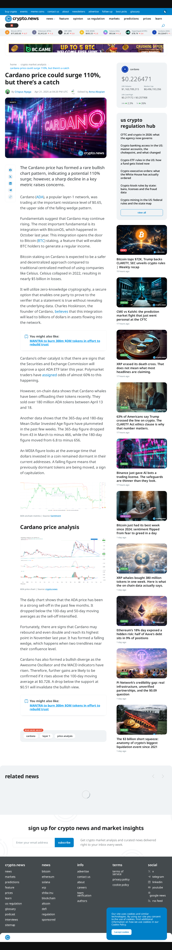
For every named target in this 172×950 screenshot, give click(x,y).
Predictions (131, 18)
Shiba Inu (47, 893)
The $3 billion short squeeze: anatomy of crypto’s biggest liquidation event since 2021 (137, 743)
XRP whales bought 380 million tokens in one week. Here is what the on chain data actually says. (141, 582)
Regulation (48, 914)
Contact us (53, 11)
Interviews (11, 919)
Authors (82, 901)
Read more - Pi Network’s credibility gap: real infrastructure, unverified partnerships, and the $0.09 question (142, 663)
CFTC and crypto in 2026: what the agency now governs (140, 136)
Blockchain (48, 898)
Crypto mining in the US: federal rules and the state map (141, 201)
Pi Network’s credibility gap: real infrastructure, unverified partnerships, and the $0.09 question (140, 688)
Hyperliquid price (136, 32)
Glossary (135, 11)
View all (142, 212)
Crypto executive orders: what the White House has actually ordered (140, 174)
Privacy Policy (121, 879)
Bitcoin (46, 871)
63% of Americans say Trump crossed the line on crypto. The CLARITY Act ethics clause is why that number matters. (140, 422)
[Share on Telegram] (10, 190)
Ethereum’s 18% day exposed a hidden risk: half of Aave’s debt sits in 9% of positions (139, 634)
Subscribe (64, 842)
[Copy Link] (10, 196)
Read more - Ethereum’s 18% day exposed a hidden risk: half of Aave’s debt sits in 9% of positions (142, 611)
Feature (64, 18)
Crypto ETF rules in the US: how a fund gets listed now (141, 161)
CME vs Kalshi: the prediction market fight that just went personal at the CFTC (138, 315)
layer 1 (46, 736)
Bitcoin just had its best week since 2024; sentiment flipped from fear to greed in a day (138, 529)
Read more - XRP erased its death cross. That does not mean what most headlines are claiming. (142, 345)
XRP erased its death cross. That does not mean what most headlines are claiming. (140, 368)
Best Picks (121, 11)
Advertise (94, 11)
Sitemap (10, 925)
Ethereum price (42, 32)
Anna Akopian (97, 91)
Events (23, 11)
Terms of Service (118, 872)
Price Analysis (65, 736)
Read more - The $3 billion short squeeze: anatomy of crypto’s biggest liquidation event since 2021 (142, 720)
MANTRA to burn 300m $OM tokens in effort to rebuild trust (65, 343)
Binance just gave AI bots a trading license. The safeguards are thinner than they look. (140, 477)
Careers (82, 887)
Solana (46, 882)
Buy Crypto (11, 11)
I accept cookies (121, 932)
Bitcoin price (16, 32)
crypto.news (51, 589)
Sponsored (48, 919)
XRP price (66, 32)
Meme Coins (37, 11)
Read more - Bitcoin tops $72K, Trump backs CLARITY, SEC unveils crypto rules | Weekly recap (142, 240)
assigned (49, 374)
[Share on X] (10, 176)
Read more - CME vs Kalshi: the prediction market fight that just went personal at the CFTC (142, 292)
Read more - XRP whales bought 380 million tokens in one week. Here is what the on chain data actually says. (142, 559)
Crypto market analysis (33, 64)
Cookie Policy (121, 885)
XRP (44, 887)
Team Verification (84, 894)
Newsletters (78, 11)
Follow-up (107, 11)
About (65, 11)
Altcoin (46, 903)
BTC (41, 240)
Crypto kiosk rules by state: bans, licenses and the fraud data (139, 189)
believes (61, 311)
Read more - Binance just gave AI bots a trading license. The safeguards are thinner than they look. (142, 454)
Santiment (56, 515)
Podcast (10, 914)
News (49, 18)
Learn (158, 18)
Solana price (112, 32)
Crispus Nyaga (23, 91)
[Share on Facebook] (10, 170)
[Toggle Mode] (165, 11)
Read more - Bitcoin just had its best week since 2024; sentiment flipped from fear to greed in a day (142, 506)
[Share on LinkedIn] (10, 183)
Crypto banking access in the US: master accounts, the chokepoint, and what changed (142, 149)
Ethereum (48, 877)
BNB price (89, 32)
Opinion (78, 18)
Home (13, 64)
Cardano (30, 736)
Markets (114, 18)
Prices (147, 18)
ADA (39, 197)
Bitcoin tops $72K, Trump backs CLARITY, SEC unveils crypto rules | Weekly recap (141, 263)
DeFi (44, 909)
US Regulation (96, 18)
